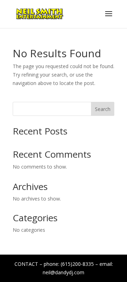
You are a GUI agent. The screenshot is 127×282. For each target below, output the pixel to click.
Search (102, 109)
